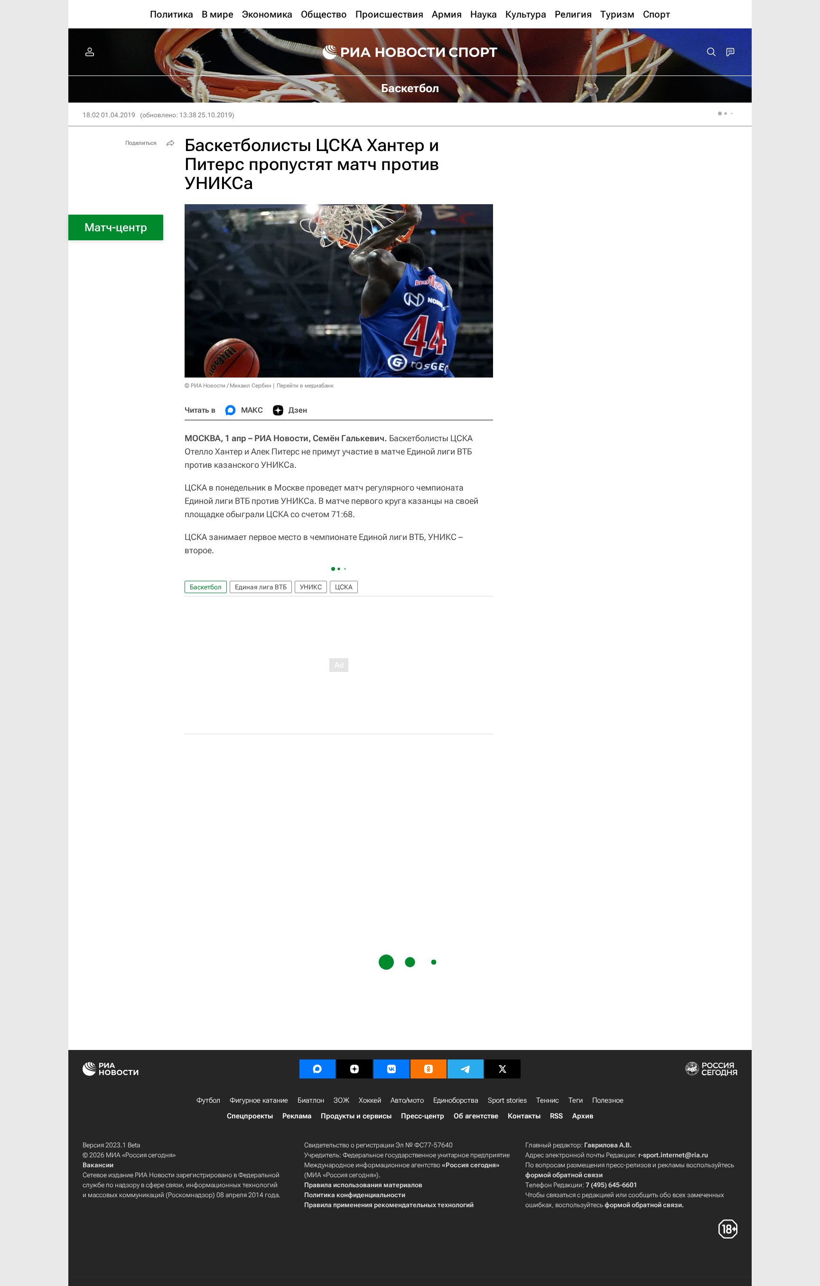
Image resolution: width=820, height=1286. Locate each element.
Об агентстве (476, 1116)
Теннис (547, 1100)
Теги (575, 1100)
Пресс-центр (422, 1116)
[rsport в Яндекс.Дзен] (354, 1068)
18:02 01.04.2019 (109, 115)
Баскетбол (206, 587)
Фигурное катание (259, 1100)
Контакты (524, 1116)
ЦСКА (344, 587)
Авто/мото (407, 1100)
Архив (582, 1116)
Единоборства (455, 1100)
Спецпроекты (250, 1116)
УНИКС (311, 587)
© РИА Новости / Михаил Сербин (228, 385)
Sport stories (507, 1100)
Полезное (608, 1100)
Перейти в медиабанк (305, 385)
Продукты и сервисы (356, 1116)
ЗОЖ (341, 1100)
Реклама (296, 1116)
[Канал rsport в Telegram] (465, 1068)
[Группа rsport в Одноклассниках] (428, 1068)
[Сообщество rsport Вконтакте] (391, 1068)
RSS (556, 1116)
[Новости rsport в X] (503, 1068)
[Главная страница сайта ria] (377, 52)
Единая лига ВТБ (261, 587)
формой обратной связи (564, 1175)
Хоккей (370, 1100)
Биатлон (311, 1100)
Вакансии (98, 1165)
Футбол (208, 1100)
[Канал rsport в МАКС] (317, 1068)
